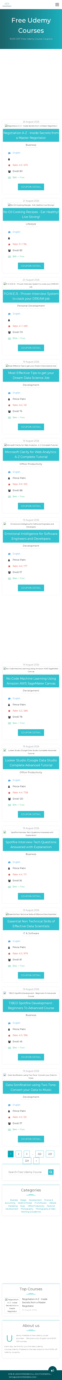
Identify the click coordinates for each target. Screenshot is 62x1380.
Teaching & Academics (31, 1212)
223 (50, 1154)
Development (35, 1200)
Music (22, 1206)
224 (27, 1160)
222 (39, 1154)
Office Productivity (36, 1206)
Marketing (13, 1206)
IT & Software (40, 1203)
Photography (27, 1209)
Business (14, 1200)
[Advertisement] (31, 88)
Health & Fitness (25, 1203)
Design (23, 1200)
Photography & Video (46, 1209)
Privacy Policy (45, 1377)
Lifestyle (52, 1203)
